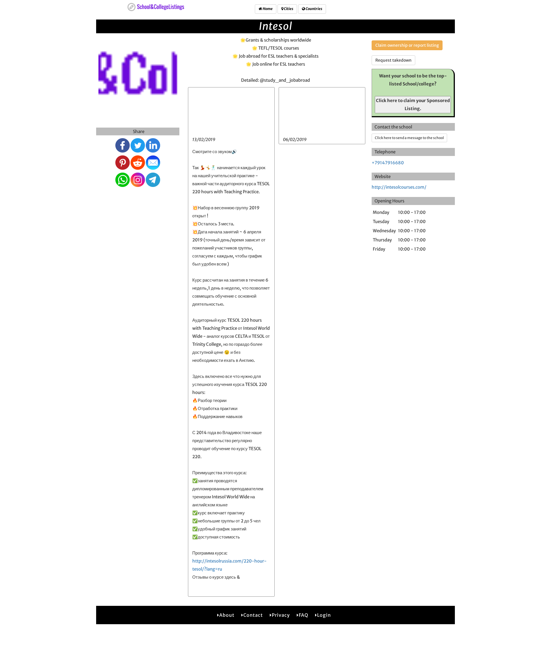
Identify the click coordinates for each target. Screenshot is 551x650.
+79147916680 (388, 162)
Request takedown (393, 60)
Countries (313, 8)
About (226, 615)
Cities (288, 8)
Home (267, 8)
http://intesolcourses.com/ (399, 187)
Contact (253, 615)
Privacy (281, 615)
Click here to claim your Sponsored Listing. (413, 104)
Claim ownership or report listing (407, 45)
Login (324, 615)
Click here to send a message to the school (409, 138)
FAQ (303, 615)
